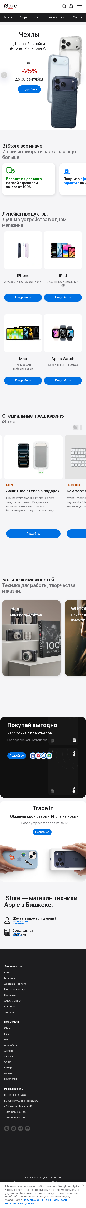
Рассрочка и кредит (30, 17)
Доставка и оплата (15, 983)
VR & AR (8, 1056)
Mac (6, 1039)
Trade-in (77, 17)
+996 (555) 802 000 (15, 1111)
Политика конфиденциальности (43, 1177)
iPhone (8, 1028)
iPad (6, 1033)
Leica (13, 608)
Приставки (10, 1078)
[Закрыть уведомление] (83, 1185)
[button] (64, 6)
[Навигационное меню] (79, 6)
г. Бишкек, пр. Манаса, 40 (18, 1106)
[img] (31, 638)
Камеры (8, 1067)
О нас (7, 17)
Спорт (7, 1061)
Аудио (8, 1073)
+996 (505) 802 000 (15, 1117)
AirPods (8, 1050)
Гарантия (9, 978)
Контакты (9, 1006)
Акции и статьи (56, 17)
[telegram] (20, 1128)
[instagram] (6, 1128)
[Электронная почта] (27, 1128)
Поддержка (11, 995)
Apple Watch (11, 1045)
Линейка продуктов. (25, 615)
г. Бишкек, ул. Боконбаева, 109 (21, 1100)
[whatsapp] (13, 1128)
